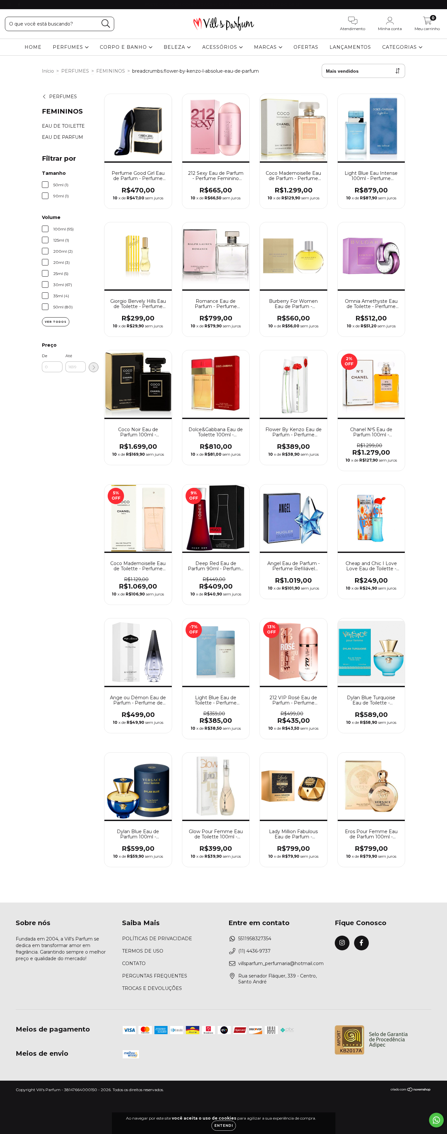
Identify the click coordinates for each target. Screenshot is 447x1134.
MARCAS (266, 47)
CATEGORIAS (400, 47)
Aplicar (93, 367)
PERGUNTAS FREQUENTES (154, 976)
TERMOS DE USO (142, 951)
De (44, 355)
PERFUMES (69, 47)
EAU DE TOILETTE (63, 126)
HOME (33, 47)
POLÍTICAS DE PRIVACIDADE (157, 939)
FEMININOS (110, 71)
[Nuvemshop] (410, 1090)
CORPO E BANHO (124, 47)
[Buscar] (106, 23)
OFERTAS (306, 47)
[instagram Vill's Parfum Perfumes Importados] (10, 5)
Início (48, 71)
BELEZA (175, 47)
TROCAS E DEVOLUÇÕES (152, 988)
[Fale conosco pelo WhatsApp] (436, 1120)
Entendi (223, 1126)
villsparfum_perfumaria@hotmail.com (281, 963)
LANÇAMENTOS (350, 47)
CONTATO (134, 963)
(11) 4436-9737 (254, 951)
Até (68, 355)
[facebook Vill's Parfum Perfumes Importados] (19, 5)
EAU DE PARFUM (62, 137)
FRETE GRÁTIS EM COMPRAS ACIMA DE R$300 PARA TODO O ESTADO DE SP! (223, 4)
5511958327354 (254, 939)
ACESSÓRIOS (220, 47)
